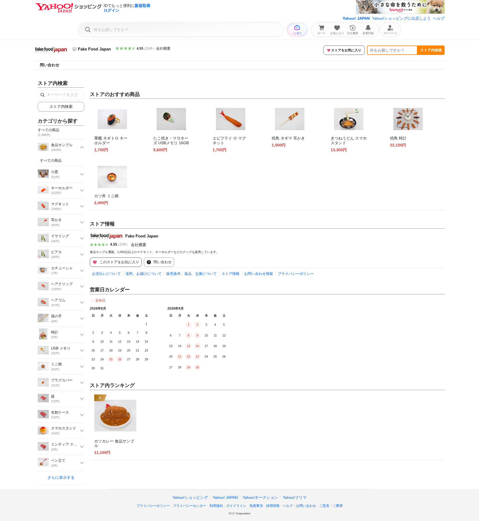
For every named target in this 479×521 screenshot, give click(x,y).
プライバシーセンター (189, 506)
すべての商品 (51, 160)
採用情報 (272, 506)
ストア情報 (230, 274)
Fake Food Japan (141, 236)
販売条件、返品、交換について (191, 274)
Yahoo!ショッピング (190, 497)
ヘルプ (439, 18)
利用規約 (216, 506)
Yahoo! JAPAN (356, 18)
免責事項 (256, 506)
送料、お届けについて (144, 274)
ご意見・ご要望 (331, 506)
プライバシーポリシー (296, 274)
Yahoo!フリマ (295, 497)
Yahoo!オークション (260, 497)
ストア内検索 (431, 50)
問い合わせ (49, 65)
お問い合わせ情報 (258, 274)
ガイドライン (236, 506)
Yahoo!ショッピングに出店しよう (401, 18)
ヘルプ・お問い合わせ (299, 506)
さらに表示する (61, 477)
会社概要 (163, 48)
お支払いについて (106, 274)
